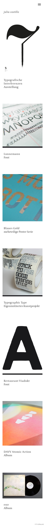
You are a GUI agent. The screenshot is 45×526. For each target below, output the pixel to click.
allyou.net (41, 524)
